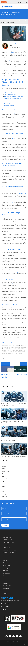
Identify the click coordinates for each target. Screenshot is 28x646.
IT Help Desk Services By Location (10, 552)
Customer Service (5, 471)
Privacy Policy (11, 644)
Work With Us (6, 591)
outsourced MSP (22, 193)
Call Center (4, 468)
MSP (3, 481)
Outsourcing (4, 483)
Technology (4, 496)
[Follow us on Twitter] (17, 636)
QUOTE (4, 2)
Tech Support (5, 494)
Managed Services (6, 478)
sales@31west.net (6, 606)
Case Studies (5, 583)
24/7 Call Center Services (8, 539)
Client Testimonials (6, 575)
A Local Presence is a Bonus (10, 94)
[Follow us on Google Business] (21, 636)
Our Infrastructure (6, 573)
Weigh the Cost (7, 103)
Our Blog (4, 609)
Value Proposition (6, 565)
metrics (12, 52)
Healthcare (4, 473)
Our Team (5, 562)
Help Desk (4, 476)
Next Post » (23, 364)
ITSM (12, 202)
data (16, 75)
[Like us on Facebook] (10, 636)
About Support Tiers (7, 537)
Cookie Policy (22, 644)
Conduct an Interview (9, 105)
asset (13, 138)
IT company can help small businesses (14, 113)
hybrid (18, 272)
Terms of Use (5, 644)
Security (3, 486)
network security (5, 66)
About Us (5, 560)
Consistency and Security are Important (12, 98)
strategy (9, 242)
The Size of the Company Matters (11, 100)
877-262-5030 (23, 2)
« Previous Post (5, 364)
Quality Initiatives (6, 547)
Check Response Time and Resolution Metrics (14, 96)
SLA (3, 491)
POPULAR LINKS (6, 534)
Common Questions (7, 544)
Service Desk (4, 488)
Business (4, 466)
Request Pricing (6, 588)
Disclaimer (17, 644)
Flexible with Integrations (9, 101)
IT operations (10, 60)
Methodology (5, 568)
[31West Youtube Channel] (14, 636)
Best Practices (5, 570)
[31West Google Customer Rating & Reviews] (14, 627)
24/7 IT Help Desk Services (8, 542)
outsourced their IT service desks (11, 283)
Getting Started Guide (7, 585)
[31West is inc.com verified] (7, 618)
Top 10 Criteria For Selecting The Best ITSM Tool (6, 376)
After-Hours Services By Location (9, 550)
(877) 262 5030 (6, 603)
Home (2, 20)
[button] (25, 6)
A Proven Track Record (9, 92)
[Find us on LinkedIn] (7, 636)
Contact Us (5, 593)
